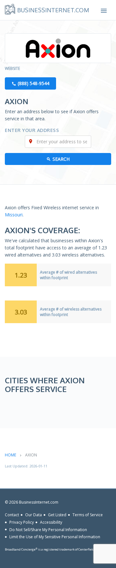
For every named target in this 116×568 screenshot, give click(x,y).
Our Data (33, 515)
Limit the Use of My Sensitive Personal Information (54, 537)
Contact (12, 515)
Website (12, 68)
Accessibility (51, 522)
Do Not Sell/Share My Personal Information (48, 529)
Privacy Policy (21, 522)
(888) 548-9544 (33, 83)
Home (10, 455)
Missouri (14, 215)
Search (61, 159)
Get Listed (57, 515)
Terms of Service (87, 515)
